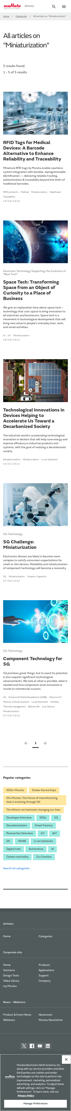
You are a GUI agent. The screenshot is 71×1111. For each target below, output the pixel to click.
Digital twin (13, 849)
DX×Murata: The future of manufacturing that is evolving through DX (32, 800)
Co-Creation (44, 857)
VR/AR (22, 841)
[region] (35, 1082)
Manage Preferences (35, 1103)
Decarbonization (16, 825)
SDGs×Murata (15, 790)
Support (44, 975)
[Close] (66, 1059)
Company (44, 981)
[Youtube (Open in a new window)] (39, 1046)
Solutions (9, 970)
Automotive (36, 849)
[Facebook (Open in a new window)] (32, 1046)
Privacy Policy (26, 1096)
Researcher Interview (19, 833)
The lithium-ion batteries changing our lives (33, 810)
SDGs (42, 817)
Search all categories (16, 868)
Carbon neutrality (17, 857)
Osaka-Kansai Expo (44, 790)
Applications (46, 970)
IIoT (54, 833)
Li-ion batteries (43, 841)
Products (44, 965)
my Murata (10, 986)
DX (8, 841)
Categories (21, 16)
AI (52, 849)
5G (56, 817)
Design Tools (11, 975)
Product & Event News (17, 1015)
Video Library (11, 981)
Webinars (9, 1020)
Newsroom (45, 1015)
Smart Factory (44, 825)
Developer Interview (19, 817)
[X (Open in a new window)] (24, 1046)
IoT (43, 833)
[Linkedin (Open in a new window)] (47, 1046)
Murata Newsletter (51, 1020)
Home (6, 16)
